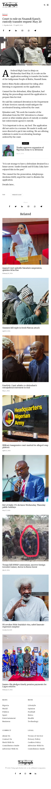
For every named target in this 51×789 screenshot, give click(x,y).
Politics (5, 712)
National (4, 14)
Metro (30, 715)
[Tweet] (9, 30)
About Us (6, 736)
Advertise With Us (10, 749)
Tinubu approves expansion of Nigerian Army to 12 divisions (30, 149)
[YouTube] (30, 773)
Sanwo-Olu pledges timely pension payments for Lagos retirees (24, 685)
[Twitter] (20, 773)
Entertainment (9, 718)
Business (6, 721)
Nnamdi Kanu (17, 194)
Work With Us (8, 742)
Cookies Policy (34, 742)
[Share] (3, 30)
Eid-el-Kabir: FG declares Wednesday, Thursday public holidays (23, 506)
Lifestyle (32, 705)
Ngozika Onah (8, 25)
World (5, 709)
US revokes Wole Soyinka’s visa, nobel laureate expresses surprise (23, 626)
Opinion (31, 709)
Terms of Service (35, 736)
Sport (4, 715)
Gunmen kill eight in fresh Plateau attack (21, 328)
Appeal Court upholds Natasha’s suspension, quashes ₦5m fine (22, 269)
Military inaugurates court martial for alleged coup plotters (25, 446)
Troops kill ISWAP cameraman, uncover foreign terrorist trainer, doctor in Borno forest (23, 566)
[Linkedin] (35, 773)
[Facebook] (15, 773)
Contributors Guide (10, 746)
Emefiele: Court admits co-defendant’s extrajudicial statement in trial (19, 386)
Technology (33, 721)
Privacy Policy (34, 739)
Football (31, 712)
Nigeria (5, 705)
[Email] (22, 30)
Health (31, 718)
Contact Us (7, 739)
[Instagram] (25, 773)
